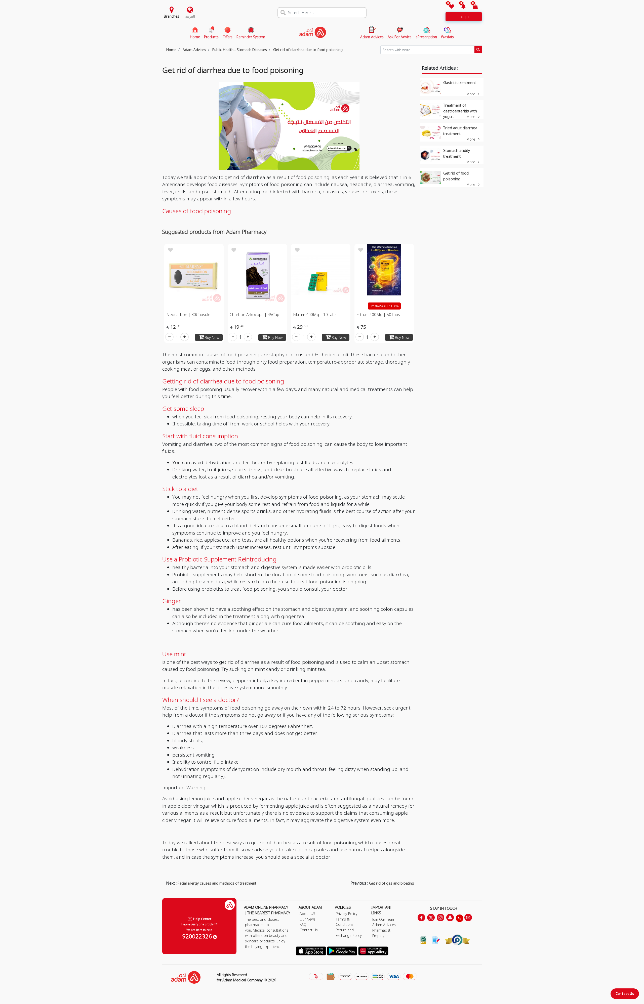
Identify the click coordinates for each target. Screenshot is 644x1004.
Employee (380, 935)
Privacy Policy (346, 913)
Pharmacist (381, 930)
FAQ (303, 924)
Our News (307, 919)
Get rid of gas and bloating (391, 883)
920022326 (197, 936)
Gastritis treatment (459, 82)
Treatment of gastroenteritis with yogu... (460, 111)
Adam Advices (194, 49)
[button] (460, 7)
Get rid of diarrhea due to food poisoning (307, 49)
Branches (171, 16)
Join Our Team (383, 919)
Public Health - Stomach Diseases (239, 49)
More (471, 94)
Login (464, 16)
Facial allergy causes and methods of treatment (217, 883)
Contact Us (625, 993)
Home (171, 49)
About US (307, 913)
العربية (190, 16)
